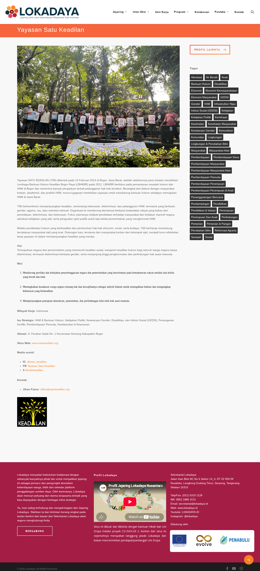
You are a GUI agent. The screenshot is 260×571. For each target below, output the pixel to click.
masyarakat (198, 150)
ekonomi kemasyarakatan (221, 90)
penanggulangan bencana (207, 197)
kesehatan (197, 123)
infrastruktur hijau (225, 103)
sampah (196, 237)
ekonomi (196, 90)
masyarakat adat (219, 150)
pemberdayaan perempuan (207, 183)
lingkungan (215, 137)
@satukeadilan (34, 370)
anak (225, 77)
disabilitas (221, 83)
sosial (208, 237)
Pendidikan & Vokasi (203, 210)
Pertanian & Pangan (219, 223)
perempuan (226, 210)
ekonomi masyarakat (203, 97)
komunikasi (226, 130)
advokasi (196, 77)
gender (195, 103)
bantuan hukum (201, 83)
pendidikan (220, 203)
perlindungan (230, 217)
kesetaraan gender (203, 130)
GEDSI (224, 97)
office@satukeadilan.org (54, 389)
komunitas (197, 137)
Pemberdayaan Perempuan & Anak (212, 190)
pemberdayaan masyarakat (207, 163)
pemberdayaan (200, 157)
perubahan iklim (201, 230)
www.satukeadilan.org (45, 343)
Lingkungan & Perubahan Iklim (209, 143)
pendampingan (200, 203)
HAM (207, 103)
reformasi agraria (225, 230)
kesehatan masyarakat (222, 123)
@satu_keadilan (37, 361)
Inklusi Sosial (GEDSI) (204, 110)
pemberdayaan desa (226, 157)
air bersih (212, 77)
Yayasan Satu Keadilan (41, 365)
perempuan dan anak (204, 217)
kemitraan (221, 117)
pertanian (197, 223)
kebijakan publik (201, 117)
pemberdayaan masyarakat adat (210, 170)
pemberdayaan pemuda (205, 177)
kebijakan (227, 110)
